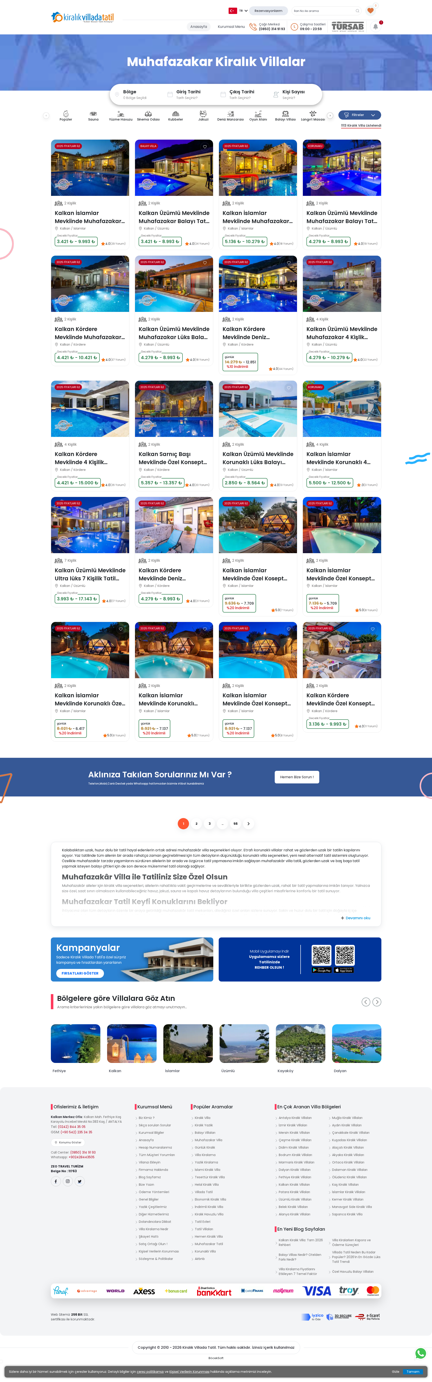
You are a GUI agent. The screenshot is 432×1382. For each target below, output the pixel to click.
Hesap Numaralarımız (155, 1147)
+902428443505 (81, 1157)
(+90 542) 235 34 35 (76, 1132)
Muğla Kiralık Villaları (347, 1118)
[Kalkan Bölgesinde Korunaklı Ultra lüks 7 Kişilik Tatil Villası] (90, 525)
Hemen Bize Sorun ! (297, 777)
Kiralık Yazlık (204, 1125)
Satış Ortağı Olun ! (153, 1244)
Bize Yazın (146, 1184)
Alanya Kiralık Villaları (294, 1214)
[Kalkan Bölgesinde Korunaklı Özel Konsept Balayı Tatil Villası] (258, 650)
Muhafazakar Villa (208, 1140)
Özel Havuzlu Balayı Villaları (353, 1271)
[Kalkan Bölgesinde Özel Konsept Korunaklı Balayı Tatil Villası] (258, 525)
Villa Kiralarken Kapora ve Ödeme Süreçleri (351, 1242)
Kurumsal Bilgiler (151, 1132)
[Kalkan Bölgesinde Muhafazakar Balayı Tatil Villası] (258, 168)
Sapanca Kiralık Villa (347, 1214)
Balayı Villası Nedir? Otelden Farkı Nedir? (300, 1257)
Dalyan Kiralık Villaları (294, 1169)
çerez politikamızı (150, 1371)
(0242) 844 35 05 (72, 1127)
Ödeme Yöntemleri (154, 1192)
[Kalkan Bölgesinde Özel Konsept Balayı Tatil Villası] (174, 650)
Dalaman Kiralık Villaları (349, 1169)
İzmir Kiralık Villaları (293, 1125)
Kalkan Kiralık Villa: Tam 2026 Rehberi (301, 1242)
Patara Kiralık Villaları (294, 1192)
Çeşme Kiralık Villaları (295, 1140)
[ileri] (248, 823)
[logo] (82, 17)
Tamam (413, 1371)
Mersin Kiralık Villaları (294, 1132)
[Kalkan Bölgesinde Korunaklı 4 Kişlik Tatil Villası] (342, 284)
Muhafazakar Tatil (209, 1244)
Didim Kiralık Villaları (294, 1147)
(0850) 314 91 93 (272, 29)
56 (236, 823)
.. (222, 823)
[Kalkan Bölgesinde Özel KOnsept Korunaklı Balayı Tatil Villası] (342, 525)
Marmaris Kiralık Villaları (296, 1162)
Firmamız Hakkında (153, 1169)
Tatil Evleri (202, 1221)
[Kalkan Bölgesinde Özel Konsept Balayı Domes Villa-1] (342, 650)
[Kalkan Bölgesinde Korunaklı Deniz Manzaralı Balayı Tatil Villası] (258, 284)
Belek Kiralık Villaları (293, 1207)
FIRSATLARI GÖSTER (80, 973)
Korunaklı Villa (205, 1251)
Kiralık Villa (202, 1118)
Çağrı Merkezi (269, 24)
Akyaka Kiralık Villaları (348, 1155)
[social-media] (56, 1181)
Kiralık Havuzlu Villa (209, 1214)
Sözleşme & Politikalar (156, 1259)
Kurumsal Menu (231, 26)
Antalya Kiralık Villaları (295, 1118)
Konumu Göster (70, 1142)
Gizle (395, 1371)
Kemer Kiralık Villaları (347, 1199)
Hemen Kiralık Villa (209, 1236)
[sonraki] (376, 1001)
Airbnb (200, 1259)
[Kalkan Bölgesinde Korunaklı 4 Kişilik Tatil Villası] (342, 409)
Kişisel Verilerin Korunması (159, 1251)
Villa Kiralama (205, 1155)
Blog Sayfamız (150, 1177)
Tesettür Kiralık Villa (210, 1177)
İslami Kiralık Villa (207, 1169)
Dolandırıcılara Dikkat (155, 1221)
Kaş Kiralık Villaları (345, 1184)
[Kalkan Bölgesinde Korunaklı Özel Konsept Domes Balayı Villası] (90, 650)
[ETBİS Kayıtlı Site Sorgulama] (367, 1317)
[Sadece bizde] (64, 184)
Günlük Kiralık (205, 1147)
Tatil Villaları (204, 1229)
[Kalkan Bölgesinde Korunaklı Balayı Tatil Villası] (90, 168)
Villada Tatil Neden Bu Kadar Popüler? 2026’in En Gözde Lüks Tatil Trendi (356, 1257)
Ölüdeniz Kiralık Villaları (349, 1177)
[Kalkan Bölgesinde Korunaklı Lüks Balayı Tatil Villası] (342, 168)
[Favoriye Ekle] (121, 147)
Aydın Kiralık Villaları (347, 1125)
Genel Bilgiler (149, 1199)
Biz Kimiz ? (147, 1118)
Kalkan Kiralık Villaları (294, 1184)
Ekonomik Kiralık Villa (210, 1199)
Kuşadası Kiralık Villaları (349, 1140)
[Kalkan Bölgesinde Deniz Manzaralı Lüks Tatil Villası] (90, 409)
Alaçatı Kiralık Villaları (348, 1147)
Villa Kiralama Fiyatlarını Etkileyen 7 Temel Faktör (298, 1271)
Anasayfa (198, 26)
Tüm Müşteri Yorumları (157, 1155)
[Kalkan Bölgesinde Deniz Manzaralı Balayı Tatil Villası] (90, 284)
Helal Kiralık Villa (207, 1184)
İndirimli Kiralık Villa (209, 1207)
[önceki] (366, 1001)
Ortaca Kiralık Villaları (348, 1162)
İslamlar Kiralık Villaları (348, 1192)
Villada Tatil (204, 1192)
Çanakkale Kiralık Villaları (350, 1132)
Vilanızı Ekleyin (149, 1162)
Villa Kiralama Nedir (153, 1229)
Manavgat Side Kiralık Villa (352, 1207)
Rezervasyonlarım (268, 11)
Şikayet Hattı (148, 1236)
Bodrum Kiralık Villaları (295, 1155)
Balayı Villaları (205, 1132)
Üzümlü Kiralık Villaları (295, 1199)
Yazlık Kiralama (206, 1162)
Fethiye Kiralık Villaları (295, 1177)
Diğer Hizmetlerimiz (154, 1214)
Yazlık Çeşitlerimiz (153, 1207)
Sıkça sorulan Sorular (155, 1125)
